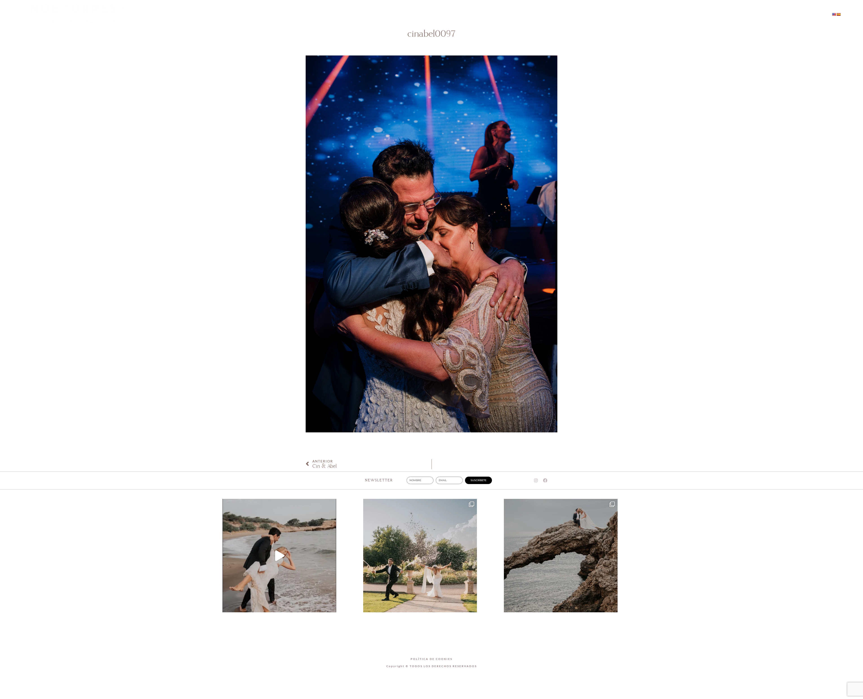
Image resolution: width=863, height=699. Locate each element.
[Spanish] (838, 14)
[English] (834, 14)
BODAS (443, 14)
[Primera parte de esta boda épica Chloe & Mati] (420, 556)
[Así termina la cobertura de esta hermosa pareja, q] (561, 556)
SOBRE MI (414, 14)
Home (387, 14)
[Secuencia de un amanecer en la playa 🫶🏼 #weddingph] (279, 556)
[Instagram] (704, 15)
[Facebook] (713, 15)
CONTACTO (472, 14)
